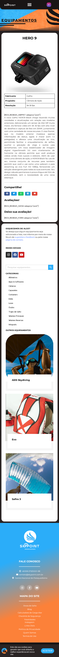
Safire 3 (16, 499)
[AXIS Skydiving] (29, 358)
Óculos (11, 307)
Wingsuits (13, 325)
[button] (29, 4)
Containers (13, 295)
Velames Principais (16, 316)
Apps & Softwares (16, 282)
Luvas (11, 303)
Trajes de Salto (15, 312)
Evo (14, 439)
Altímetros (13, 277)
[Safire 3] (29, 477)
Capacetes (13, 290)
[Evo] (29, 417)
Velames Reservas (16, 320)
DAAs (11, 299)
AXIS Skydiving (21, 380)
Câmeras (12, 286)
